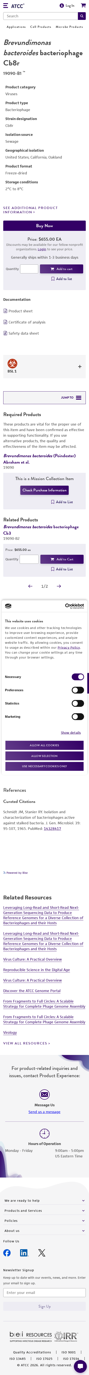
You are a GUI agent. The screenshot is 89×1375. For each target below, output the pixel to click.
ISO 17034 (71, 1359)
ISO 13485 (18, 1359)
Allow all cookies (44, 745)
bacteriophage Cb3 (41, 529)
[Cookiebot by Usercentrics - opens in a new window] (65, 606)
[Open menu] (5, 6)
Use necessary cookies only (44, 766)
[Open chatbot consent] (80, 1366)
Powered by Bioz (17, 873)
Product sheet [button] (21, 311)
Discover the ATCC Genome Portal (31, 990)
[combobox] (40, 16)
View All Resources (25, 1043)
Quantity (12, 269)
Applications (16, 27)
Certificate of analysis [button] (27, 322)
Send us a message (44, 1111)
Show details (71, 732)
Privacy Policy (69, 647)
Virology (10, 1032)
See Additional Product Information (30, 210)
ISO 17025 (44, 1359)
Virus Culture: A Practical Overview (32, 959)
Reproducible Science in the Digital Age (36, 969)
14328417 (52, 828)
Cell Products (40, 27)
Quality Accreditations (32, 1352)
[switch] (78, 690)
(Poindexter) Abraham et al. (39, 458)
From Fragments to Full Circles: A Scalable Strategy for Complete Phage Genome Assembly (44, 1004)
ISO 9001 (69, 1352)
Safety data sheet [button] (24, 333)
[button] (82, 16)
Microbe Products (69, 27)
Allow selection (44, 756)
